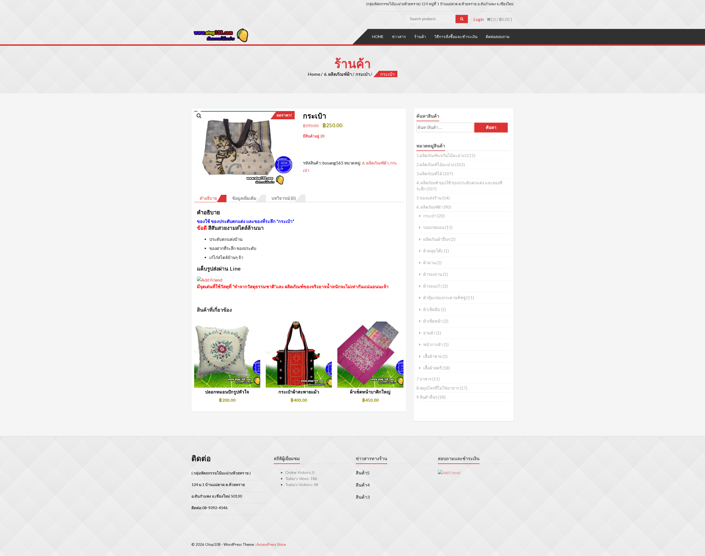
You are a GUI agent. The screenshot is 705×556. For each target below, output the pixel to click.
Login (478, 19)
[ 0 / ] (501, 19)
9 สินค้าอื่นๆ (426, 397)
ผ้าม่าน (429, 263)
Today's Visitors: (299, 484)
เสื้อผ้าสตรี (432, 368)
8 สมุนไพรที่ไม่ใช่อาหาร (437, 387)
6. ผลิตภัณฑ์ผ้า (338, 74)
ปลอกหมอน (433, 227)
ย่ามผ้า (429, 333)
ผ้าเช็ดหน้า (433, 321)
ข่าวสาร (399, 36)
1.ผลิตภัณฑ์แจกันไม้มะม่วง (440, 155)
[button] (199, 116)
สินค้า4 (363, 484)
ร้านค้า (420, 36)
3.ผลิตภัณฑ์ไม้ (429, 173)
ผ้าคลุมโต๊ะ (433, 251)
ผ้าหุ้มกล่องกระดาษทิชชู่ (444, 298)
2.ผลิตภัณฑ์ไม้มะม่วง (435, 164)
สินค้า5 (363, 472)
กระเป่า (363, 74)
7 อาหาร (424, 378)
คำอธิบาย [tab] (208, 198)
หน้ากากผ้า (433, 344)
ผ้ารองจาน (432, 274)
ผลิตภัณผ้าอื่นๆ (436, 239)
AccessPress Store (271, 544)
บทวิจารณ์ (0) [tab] (284, 198)
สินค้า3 (363, 497)
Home (378, 36)
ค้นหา (491, 127)
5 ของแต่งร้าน (428, 197)
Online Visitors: (298, 472)
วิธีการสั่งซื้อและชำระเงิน (456, 36)
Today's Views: (297, 478)
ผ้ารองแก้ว (432, 286)
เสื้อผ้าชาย (432, 356)
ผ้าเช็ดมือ (431, 309)
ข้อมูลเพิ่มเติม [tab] (244, 198)
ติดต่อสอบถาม (497, 36)
